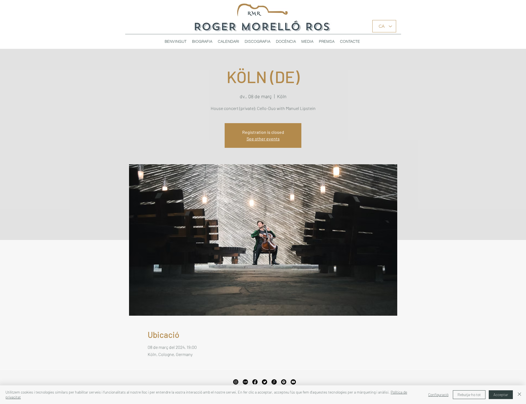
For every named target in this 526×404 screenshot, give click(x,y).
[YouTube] (293, 382)
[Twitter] (264, 382)
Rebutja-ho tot (469, 394)
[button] (257, 41)
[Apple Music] (274, 382)
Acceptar (500, 394)
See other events (263, 138)
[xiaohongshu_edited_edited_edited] (245, 382)
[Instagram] (235, 382)
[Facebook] (255, 382)
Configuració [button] (438, 394)
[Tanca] (519, 395)
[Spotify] (283, 382)
